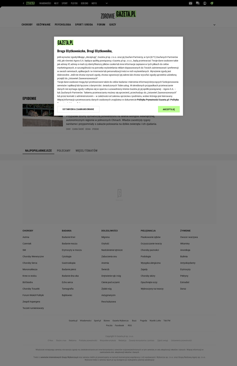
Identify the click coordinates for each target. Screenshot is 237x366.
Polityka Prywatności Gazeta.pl (153, 99)
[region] (118, 76)
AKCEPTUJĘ (169, 109)
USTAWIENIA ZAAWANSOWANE (78, 109)
